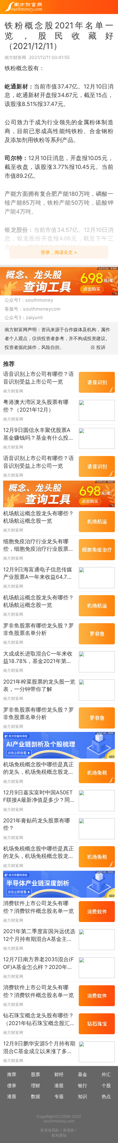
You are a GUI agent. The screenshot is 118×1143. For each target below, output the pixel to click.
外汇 (106, 1074)
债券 (11, 1085)
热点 (106, 1096)
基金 (82, 1074)
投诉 (100, 347)
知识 (82, 1096)
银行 (82, 1085)
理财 (35, 1085)
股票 (35, 1074)
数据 (35, 1096)
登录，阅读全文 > (59, 252)
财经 (59, 1074)
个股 (106, 1085)
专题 (59, 1096)
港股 (59, 1085)
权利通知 (59, 1135)
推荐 (11, 1074)
